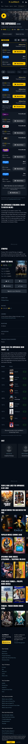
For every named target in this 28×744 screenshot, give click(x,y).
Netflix (3, 683)
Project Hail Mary (6, 655)
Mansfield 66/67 (6, 721)
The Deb (4, 723)
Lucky (3, 673)
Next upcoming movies (7, 712)
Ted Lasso (4, 671)
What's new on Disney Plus (8, 701)
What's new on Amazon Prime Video (11, 705)
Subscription (11, 72)
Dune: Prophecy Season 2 (8, 731)
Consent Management (19, 642)
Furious (4, 667)
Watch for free (20, 34)
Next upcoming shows (7, 728)
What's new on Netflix (7, 699)
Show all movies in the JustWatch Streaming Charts (14, 431)
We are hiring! (6, 642)
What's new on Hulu (7, 707)
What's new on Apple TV (8, 703)
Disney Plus (5, 685)
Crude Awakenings (6, 719)
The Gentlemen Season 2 (8, 733)
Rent (25, 72)
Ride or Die (4, 675)
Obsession (4, 651)
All (3, 72)
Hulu (3, 691)
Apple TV (4, 687)
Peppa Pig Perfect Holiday (8, 717)
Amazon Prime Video (7, 689)
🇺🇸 (23, 40)
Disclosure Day (5, 659)
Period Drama (12, 318)
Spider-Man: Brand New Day (9, 657)
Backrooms (4, 653)
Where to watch (7, 34)
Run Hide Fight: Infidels (7, 715)
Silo (3, 669)
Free (19, 72)
